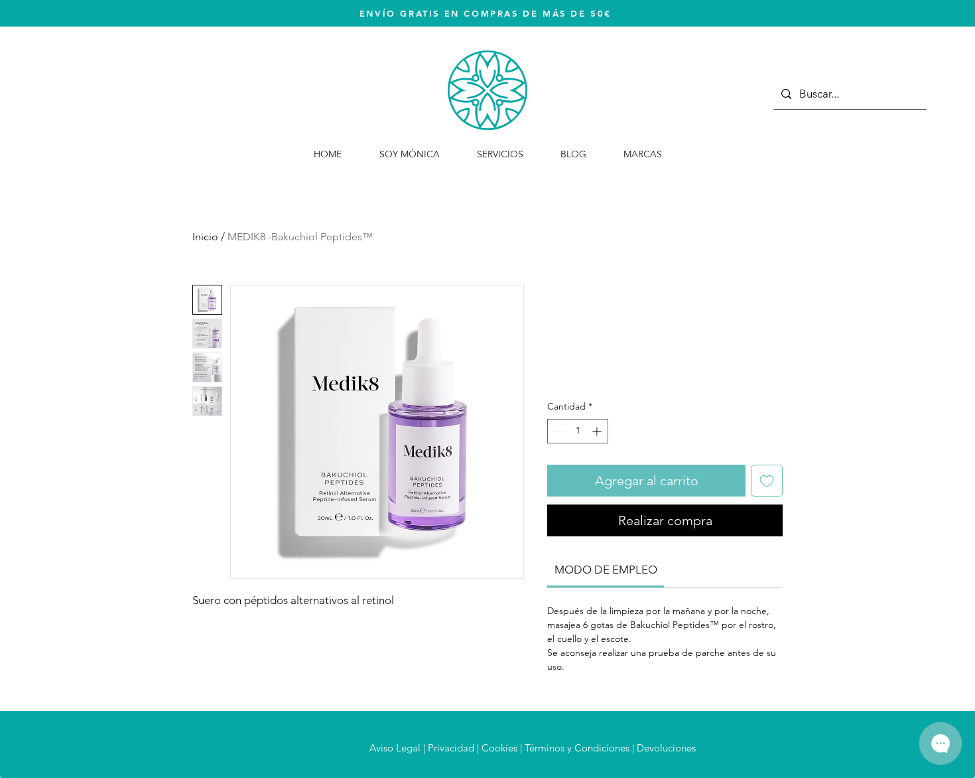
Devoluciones (666, 747)
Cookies (499, 747)
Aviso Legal (395, 747)
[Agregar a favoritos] (767, 481)
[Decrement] (557, 431)
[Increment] (598, 431)
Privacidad (451, 747)
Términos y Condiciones (577, 747)
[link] (605, 569)
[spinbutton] (578, 431)
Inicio (205, 236)
